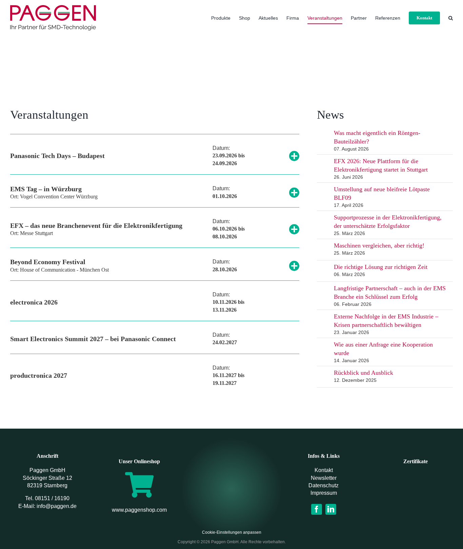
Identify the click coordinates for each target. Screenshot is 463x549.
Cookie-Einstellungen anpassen (231, 532)
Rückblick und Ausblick (363, 372)
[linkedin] (330, 509)
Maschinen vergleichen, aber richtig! (379, 245)
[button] (450, 18)
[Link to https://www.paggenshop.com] (139, 484)
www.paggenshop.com (139, 510)
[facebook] (316, 509)
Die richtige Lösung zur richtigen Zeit (380, 266)
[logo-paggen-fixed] (231, 480)
